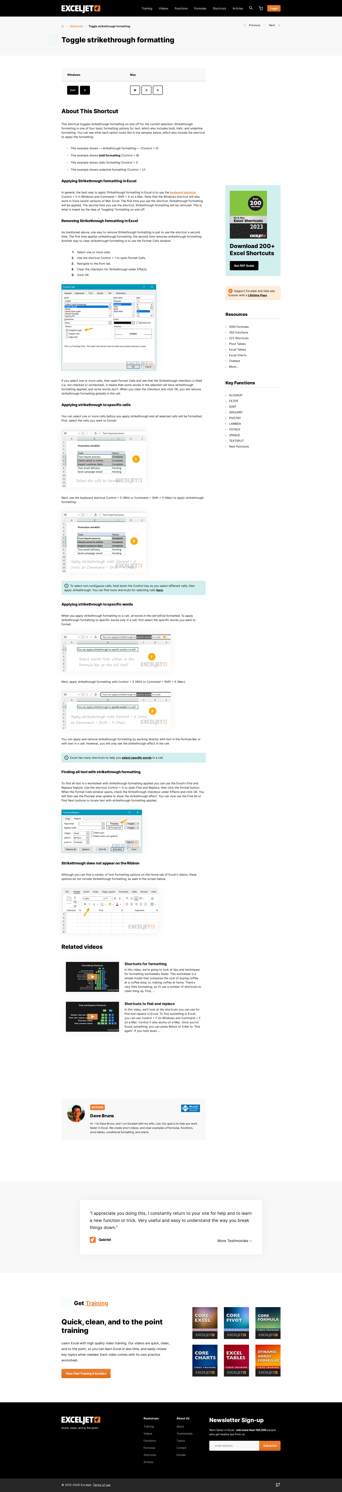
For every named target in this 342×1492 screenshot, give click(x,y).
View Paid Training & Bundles (86, 1373)
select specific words (137, 757)
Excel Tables (237, 349)
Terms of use (101, 1485)
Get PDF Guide (244, 265)
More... (233, 366)
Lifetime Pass (257, 295)
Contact (181, 1447)
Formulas (200, 8)
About (180, 1426)
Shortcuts (219, 8)
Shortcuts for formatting (146, 964)
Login (274, 8)
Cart (260, 8)
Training (147, 8)
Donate (181, 1455)
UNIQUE (234, 435)
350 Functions (238, 332)
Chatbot (234, 361)
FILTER (233, 401)
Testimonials (185, 1433)
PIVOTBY (235, 418)
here (159, 590)
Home (62, 25)
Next (272, 25)
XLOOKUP (235, 395)
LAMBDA (235, 423)
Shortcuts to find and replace (150, 1004)
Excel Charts (237, 355)
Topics (181, 1440)
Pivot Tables (237, 344)
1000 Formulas (239, 326)
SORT (233, 406)
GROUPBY (236, 412)
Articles (238, 8)
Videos (163, 8)
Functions (181, 8)
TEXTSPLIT (236, 441)
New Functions (239, 446)
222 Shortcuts (238, 338)
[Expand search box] (250, 8)
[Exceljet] (80, 1423)
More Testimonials (232, 1241)
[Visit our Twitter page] (278, 1485)
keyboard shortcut (183, 192)
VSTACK (234, 429)
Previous (254, 25)
